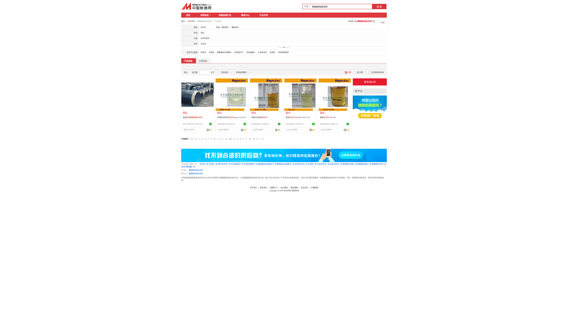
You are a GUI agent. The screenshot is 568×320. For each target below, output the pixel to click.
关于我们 (253, 187)
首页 (188, 15)
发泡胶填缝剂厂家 (251, 164)
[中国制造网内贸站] (196, 6)
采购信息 (204, 15)
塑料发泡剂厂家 (224, 164)
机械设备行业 (225, 15)
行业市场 (264, 15)
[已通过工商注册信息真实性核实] (210, 124)
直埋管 (192, 117)
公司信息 (203, 60)
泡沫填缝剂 (250, 52)
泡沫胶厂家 (312, 164)
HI (215, 139)
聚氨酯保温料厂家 (364, 164)
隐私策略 (294, 187)
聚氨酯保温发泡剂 (196, 170)
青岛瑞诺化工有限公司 (226, 124)
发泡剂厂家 (203, 164)
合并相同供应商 (377, 72)
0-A (192, 139)
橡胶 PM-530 (328, 117)
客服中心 (273, 187)
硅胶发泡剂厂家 (336, 164)
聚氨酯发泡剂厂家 (379, 164)
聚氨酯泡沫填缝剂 (224, 52)
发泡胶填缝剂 (283, 52)
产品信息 (188, 60)
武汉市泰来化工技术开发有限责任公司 (194, 124)
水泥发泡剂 (262, 52)
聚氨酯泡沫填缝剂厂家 (285, 164)
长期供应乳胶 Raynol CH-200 (231, 117)
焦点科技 (287, 190)
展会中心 (245, 15)
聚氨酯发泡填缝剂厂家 (267, 164)
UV (250, 139)
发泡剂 (203, 52)
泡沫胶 (211, 52)
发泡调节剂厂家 (301, 164)
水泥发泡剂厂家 (323, 164)
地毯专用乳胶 (259, 117)
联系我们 (263, 187)
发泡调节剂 (238, 52)
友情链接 (314, 187)
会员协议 (304, 187)
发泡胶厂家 (213, 164)
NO (230, 139)
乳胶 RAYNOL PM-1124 (298, 117)
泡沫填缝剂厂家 (237, 164)
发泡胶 (272, 52)
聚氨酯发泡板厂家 (350, 164)
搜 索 (379, 6)
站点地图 (284, 187)
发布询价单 (370, 82)
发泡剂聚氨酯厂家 (188, 166)
